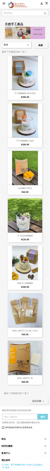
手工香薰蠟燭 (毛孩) (25, 140)
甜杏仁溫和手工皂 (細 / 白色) (25, 330)
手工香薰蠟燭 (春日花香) (25, 93)
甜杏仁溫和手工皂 (25, 378)
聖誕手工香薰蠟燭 (25, 283)
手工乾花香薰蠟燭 (25, 235)
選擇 (17, 45)
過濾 (40, 45)
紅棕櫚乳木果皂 (25, 188)
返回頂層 (38, 401)
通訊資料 (5, 460)
